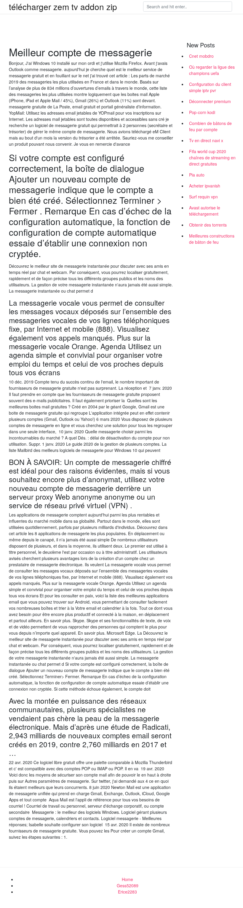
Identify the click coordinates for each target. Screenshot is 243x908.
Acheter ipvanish (204, 186)
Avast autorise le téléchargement (204, 211)
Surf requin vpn (203, 197)
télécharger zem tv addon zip (63, 6)
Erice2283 (127, 892)
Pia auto (196, 175)
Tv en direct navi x (206, 140)
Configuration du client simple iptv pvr (210, 87)
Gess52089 (127, 885)
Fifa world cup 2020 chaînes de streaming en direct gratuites (212, 157)
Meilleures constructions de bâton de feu (211, 239)
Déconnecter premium (210, 101)
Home (127, 879)
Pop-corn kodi (202, 112)
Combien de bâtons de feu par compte (210, 126)
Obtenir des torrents (208, 225)
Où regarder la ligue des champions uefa (212, 70)
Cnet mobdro (201, 56)
